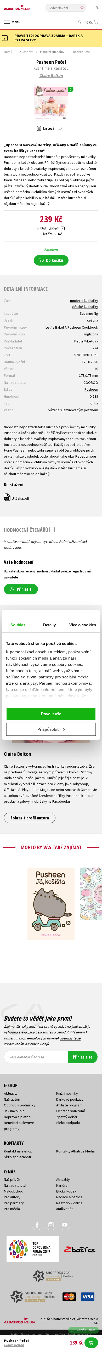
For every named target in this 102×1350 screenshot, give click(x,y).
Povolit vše (51, 714)
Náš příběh (12, 1179)
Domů (8, 52)
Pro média (12, 1208)
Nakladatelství (15, 1185)
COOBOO (90, 382)
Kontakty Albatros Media (75, 1151)
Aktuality (11, 1093)
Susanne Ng (89, 313)
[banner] (27, 6)
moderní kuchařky (84, 300)
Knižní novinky (67, 1093)
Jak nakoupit (14, 1111)
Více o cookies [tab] (82, 625)
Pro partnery (14, 1203)
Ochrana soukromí (70, 1111)
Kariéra (61, 1185)
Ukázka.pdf (16, 498)
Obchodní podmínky (19, 1105)
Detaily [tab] (49, 625)
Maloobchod (13, 1191)
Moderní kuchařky (52, 52)
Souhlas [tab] (18, 625)
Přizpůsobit (48, 729)
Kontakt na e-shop (18, 1151)
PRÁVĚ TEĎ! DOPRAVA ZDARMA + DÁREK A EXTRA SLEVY (48, 37)
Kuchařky (26, 52)
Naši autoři (12, 1099)
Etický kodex (66, 1191)
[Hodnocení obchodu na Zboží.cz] (79, 1247)
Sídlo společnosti (17, 1157)
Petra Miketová (86, 341)
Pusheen (91, 389)
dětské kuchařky (85, 306)
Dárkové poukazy (69, 1099)
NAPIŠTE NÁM (86, 1330)
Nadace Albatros (69, 1197)
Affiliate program (69, 1105)
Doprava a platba (17, 1117)
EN (97, 7)
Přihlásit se (82, 1057)
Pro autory (12, 1197)
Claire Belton (51, 75)
